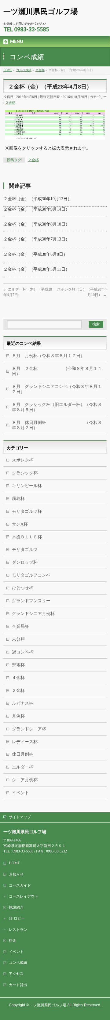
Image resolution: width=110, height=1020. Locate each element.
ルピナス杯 (22, 703)
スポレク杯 (22, 460)
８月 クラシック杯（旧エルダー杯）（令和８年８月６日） (57, 407)
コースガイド (20, 885)
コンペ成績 (18, 962)
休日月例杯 (22, 754)
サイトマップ (20, 817)
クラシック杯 (25, 473)
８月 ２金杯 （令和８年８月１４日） (57, 371)
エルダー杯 (22, 767)
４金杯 (18, 677)
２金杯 (10, 102)
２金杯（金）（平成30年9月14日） (36, 209)
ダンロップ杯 (25, 562)
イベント (20, 792)
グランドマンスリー (31, 601)
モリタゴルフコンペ (31, 575)
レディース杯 (25, 742)
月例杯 (18, 716)
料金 (12, 941)
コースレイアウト (23, 896)
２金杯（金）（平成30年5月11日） (36, 269)
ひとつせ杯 (22, 588)
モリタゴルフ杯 (27, 511)
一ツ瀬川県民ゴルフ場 (40, 11)
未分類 (18, 639)
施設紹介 (16, 907)
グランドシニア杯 (29, 729)
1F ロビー (17, 918)
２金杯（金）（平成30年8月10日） (36, 224)
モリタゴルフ (25, 549)
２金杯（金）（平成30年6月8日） (35, 254)
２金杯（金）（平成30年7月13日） (36, 239)
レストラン (18, 930)
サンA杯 (20, 524)
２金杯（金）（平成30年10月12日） (37, 199)
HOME (14, 863)
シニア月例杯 (25, 780)
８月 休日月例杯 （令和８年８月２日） (57, 425)
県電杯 (18, 665)
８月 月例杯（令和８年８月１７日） (48, 355)
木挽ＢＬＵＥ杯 (27, 537)
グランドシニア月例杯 (33, 613)
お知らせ (16, 874)
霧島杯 (18, 498)
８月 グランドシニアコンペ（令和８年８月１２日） (57, 389)
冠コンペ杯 (22, 652)
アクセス (16, 973)
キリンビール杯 (27, 485)
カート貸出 (18, 985)
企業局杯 (20, 626)
